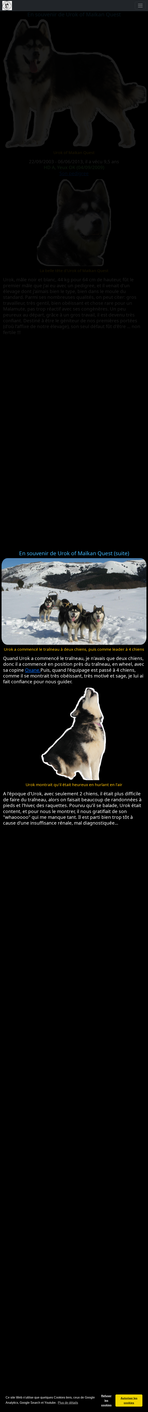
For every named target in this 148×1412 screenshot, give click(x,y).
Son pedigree (74, 173)
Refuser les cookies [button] (106, 1400)
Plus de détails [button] (68, 1402)
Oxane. (32, 670)
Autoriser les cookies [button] (129, 1400)
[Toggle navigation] (140, 5)
